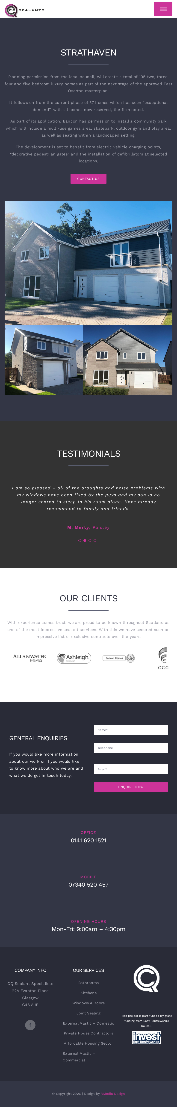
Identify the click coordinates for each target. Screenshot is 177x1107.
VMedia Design (113, 1093)
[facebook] (30, 1025)
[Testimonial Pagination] (79, 540)
